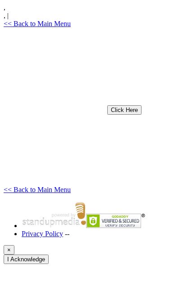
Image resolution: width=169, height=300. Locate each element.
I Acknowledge (26, 259)
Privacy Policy (42, 233)
